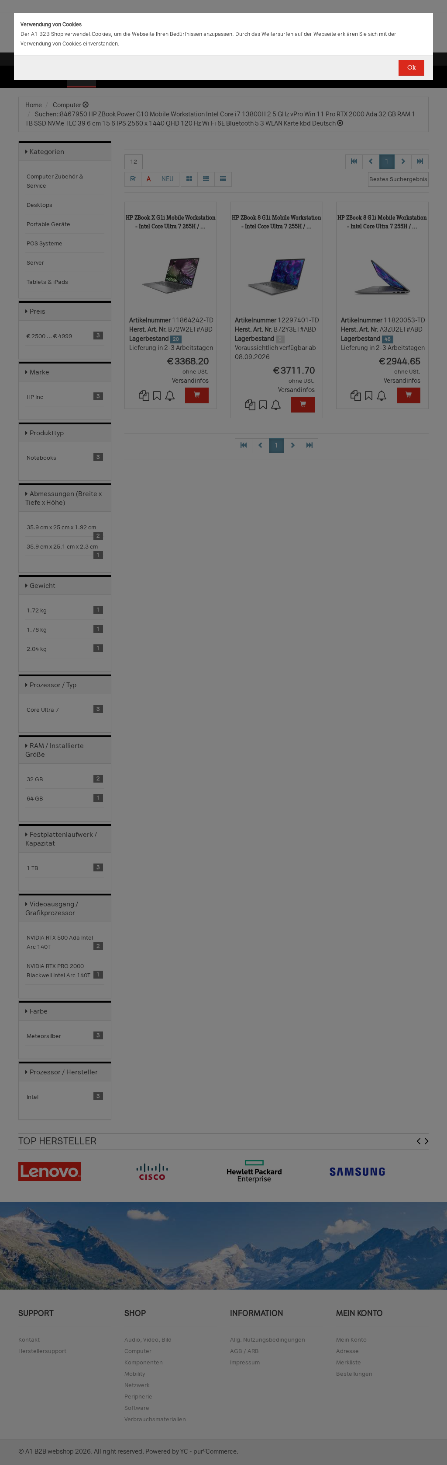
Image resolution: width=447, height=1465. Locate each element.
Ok (411, 67)
